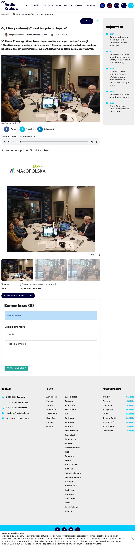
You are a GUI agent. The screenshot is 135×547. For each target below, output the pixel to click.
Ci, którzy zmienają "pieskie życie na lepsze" (32, 14)
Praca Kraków (71, 431)
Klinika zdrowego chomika (37, 35)
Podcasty (61, 6)
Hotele (68, 461)
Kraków (49, 401)
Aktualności (33, 6)
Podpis (10, 334)
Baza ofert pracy (73, 477)
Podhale (50, 422)
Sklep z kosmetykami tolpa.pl (71, 507)
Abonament (70, 410)
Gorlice (49, 427)
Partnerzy (69, 418)
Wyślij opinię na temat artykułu (18, 296)
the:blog (69, 482)
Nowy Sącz (51, 418)
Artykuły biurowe (73, 473)
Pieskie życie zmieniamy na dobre (38, 284)
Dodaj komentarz (16, 368)
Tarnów (50, 406)
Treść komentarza (16, 344)
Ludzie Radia (71, 397)
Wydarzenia (77, 6)
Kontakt (92, 6)
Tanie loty (69, 456)
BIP (66, 414)
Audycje (48, 6)
